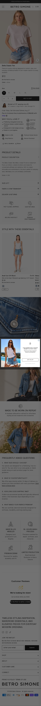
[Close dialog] (39, 340)
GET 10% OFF (30, 359)
